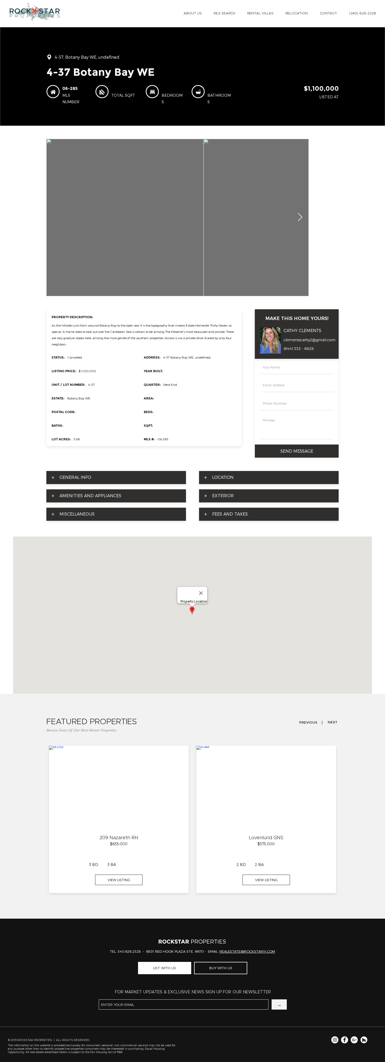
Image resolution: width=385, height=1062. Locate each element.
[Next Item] (299, 217)
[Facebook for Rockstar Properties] (344, 1039)
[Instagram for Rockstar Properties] (334, 1039)
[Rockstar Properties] (363, 1039)
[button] (193, 13)
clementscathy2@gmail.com (310, 340)
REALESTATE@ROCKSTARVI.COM (247, 951)
